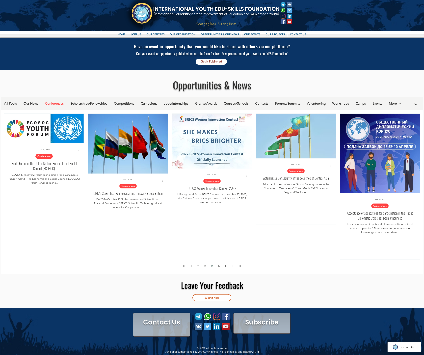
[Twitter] (289, 10)
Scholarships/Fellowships (88, 103)
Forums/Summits (287, 103)
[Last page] (240, 266)
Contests (261, 103)
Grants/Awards (206, 103)
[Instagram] (283, 16)
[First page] (184, 266)
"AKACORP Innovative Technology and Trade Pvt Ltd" (229, 351)
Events (377, 103)
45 (205, 265)
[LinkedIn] (289, 16)
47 (219, 265)
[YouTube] (289, 21)
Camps (361, 103)
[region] (161, 325)
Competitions (124, 103)
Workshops (340, 103)
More (393, 103)
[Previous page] (191, 266)
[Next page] (233, 266)
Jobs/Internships (176, 103)
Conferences (54, 103)
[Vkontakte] (289, 4)
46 (212, 265)
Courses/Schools (236, 103)
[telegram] (283, 4)
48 (226, 265)
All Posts (10, 103)
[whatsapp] (283, 10)
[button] (155, 34)
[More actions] (79, 151)
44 (198, 265)
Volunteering (316, 103)
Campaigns (149, 103)
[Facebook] (283, 21)
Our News (31, 103)
